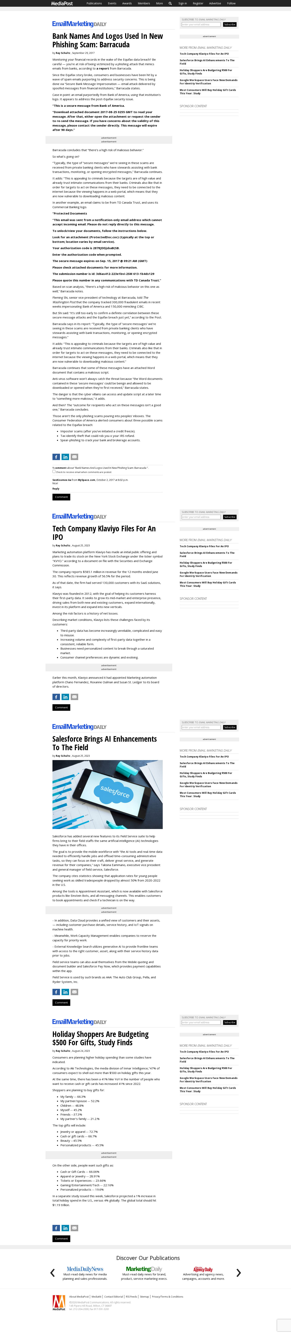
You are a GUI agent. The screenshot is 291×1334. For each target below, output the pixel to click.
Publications (94, 3)
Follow (231, 3)
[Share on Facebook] (56, 457)
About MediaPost (79, 1296)
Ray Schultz (63, 53)
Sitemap (144, 1296)
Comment (61, 497)
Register (198, 3)
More (159, 3)
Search (170, 3)
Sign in (183, 3)
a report (103, 68)
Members (144, 3)
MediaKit (96, 1296)
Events (112, 3)
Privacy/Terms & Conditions (167, 1296)
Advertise (215, 3)
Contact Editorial (113, 1296)
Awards (127, 3)
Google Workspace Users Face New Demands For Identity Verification (209, 81)
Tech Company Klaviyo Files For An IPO (204, 53)
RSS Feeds (131, 1296)
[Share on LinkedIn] (65, 457)
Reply (55, 488)
